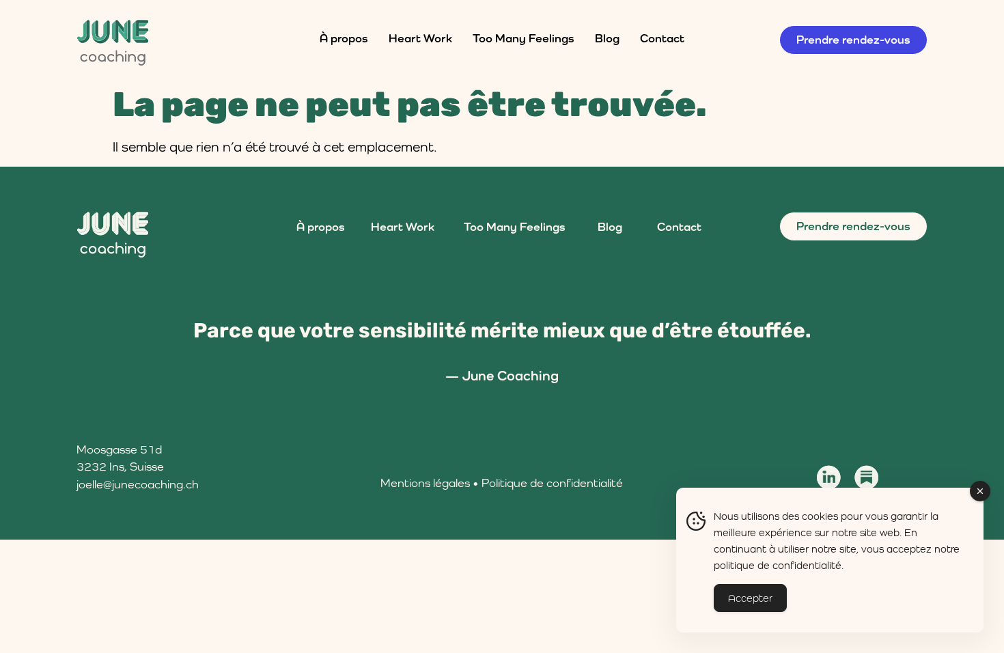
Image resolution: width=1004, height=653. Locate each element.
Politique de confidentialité (552, 483)
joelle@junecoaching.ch (137, 484)
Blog (607, 38)
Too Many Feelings (523, 38)
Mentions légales (425, 483)
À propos (344, 38)
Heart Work (420, 38)
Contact (662, 38)
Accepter (750, 598)
